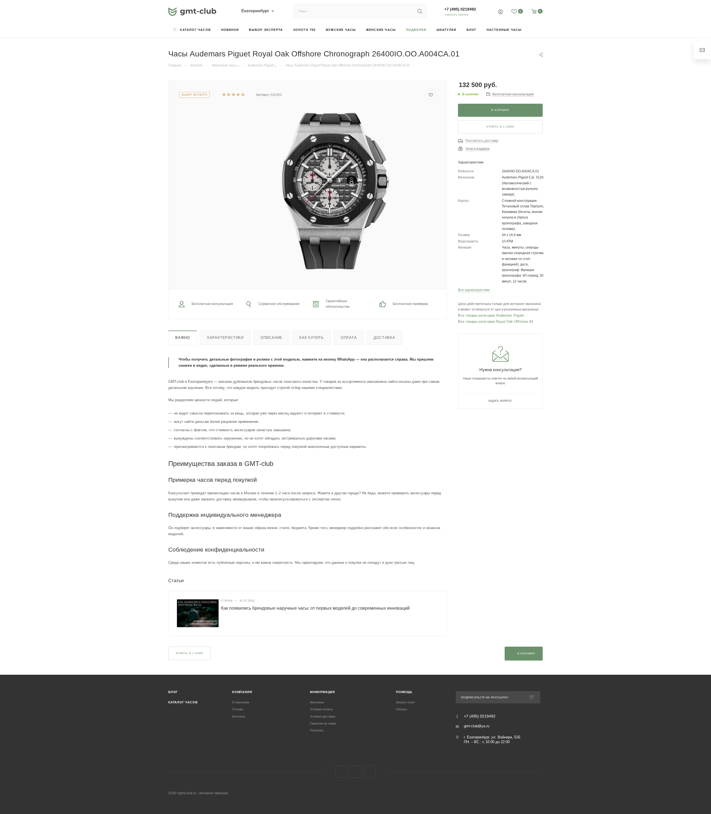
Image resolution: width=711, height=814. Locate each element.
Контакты (238, 716)
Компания (242, 692)
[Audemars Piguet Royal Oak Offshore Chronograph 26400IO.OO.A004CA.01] (330, 190)
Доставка (384, 338)
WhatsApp (370, 772)
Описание (271, 338)
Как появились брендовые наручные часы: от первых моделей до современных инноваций (315, 608)
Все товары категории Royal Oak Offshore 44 (495, 321)
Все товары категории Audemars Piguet (491, 315)
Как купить (311, 338)
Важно (182, 338)
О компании (240, 702)
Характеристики (225, 338)
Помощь (404, 692)
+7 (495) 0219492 (460, 9)
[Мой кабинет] (500, 12)
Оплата (349, 338)
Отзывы (238, 709)
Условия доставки (322, 716)
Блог (173, 692)
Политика (316, 730)
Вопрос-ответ (405, 702)
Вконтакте (341, 772)
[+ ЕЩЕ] (535, 30)
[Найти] (420, 11)
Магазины (317, 702)
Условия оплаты (321, 709)
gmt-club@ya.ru (476, 726)
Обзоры (401, 709)
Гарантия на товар (323, 723)
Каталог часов (182, 702)
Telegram (356, 772)
